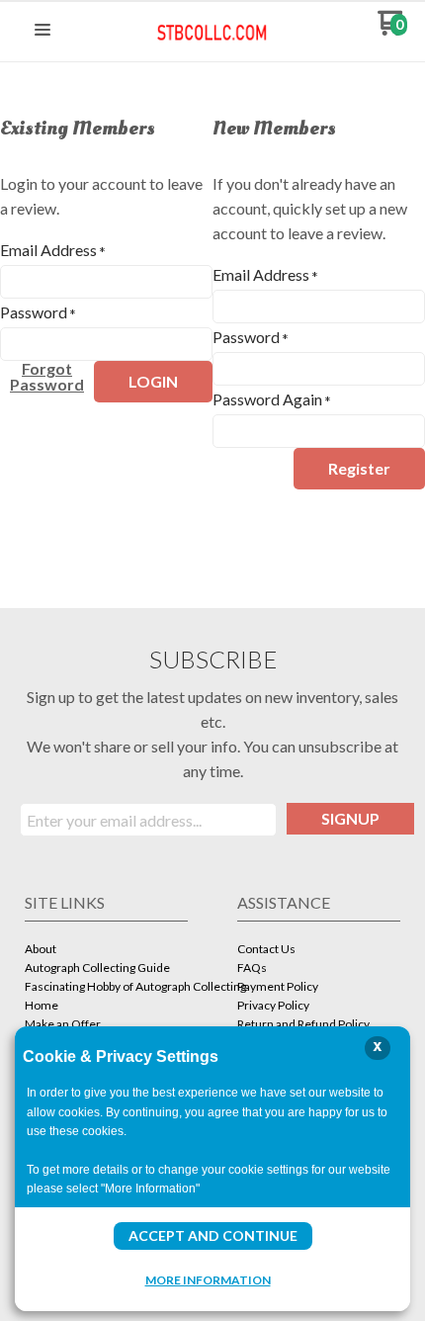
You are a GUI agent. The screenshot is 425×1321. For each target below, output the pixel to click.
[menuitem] (106, 950)
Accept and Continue (213, 1235)
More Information (208, 1279)
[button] (42, 30)
